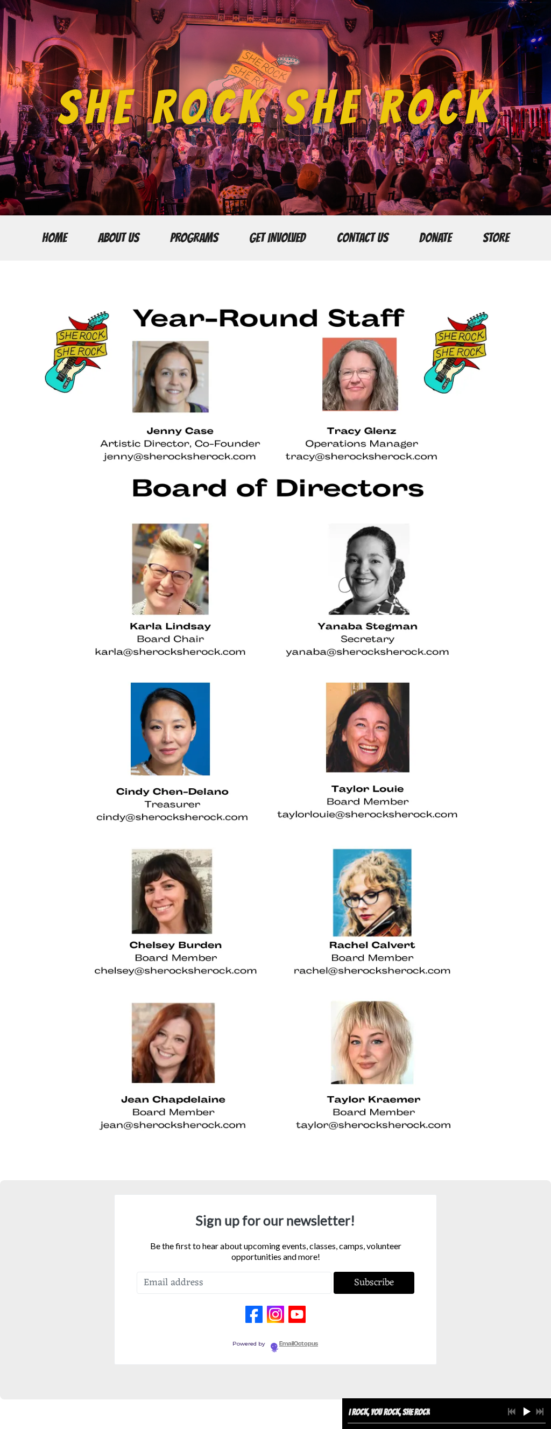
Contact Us (362, 237)
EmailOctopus (298, 1344)
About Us (118, 237)
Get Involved (277, 237)
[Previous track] (512, 1412)
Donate (435, 237)
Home (54, 237)
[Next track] (540, 1412)
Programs (194, 237)
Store (496, 237)
